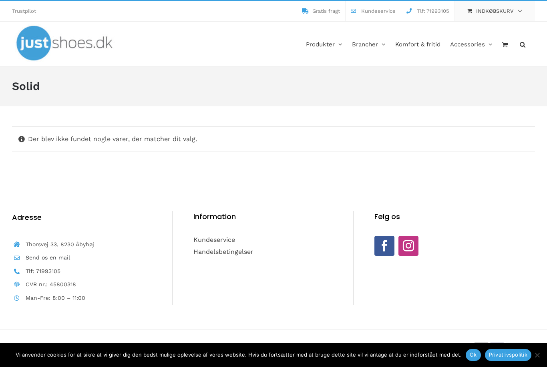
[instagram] (408, 246)
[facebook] (384, 246)
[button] (522, 44)
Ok (473, 354)
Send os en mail (48, 257)
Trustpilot (24, 11)
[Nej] (537, 355)
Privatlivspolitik (508, 354)
